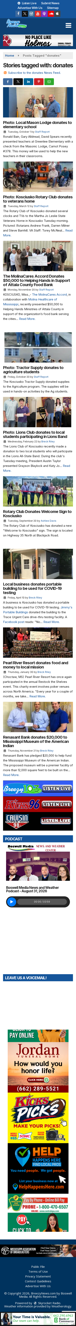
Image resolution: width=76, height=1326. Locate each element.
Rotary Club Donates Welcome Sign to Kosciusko (37, 513)
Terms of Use (38, 1271)
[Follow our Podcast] (44, 14)
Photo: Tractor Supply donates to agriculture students (33, 369)
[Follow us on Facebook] (18, 14)
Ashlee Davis (48, 520)
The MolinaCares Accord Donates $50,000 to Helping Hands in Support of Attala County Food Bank (36, 280)
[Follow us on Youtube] (38, 14)
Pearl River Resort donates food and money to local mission (35, 664)
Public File (38, 1267)
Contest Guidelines (38, 1281)
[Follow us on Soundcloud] (51, 14)
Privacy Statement (38, 1276)
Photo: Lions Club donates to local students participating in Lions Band (35, 434)
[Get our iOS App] (57, 14)
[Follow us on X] (25, 14)
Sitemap (53, 8)
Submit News (50, 3)
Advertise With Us (30, 8)
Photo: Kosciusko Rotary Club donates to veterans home (38, 199)
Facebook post (13, 622)
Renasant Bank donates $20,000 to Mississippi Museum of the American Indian (36, 741)
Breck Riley (48, 441)
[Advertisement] (38, 40)
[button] (68, 25)
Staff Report (42, 131)
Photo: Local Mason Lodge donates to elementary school (37, 124)
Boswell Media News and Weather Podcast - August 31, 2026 (32, 889)
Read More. (27, 319)
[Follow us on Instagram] (31, 14)
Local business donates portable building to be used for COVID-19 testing (32, 588)
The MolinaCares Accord (49, 294)
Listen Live (28, 3)
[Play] (11, 901)
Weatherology (61, 1306)
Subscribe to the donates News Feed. (34, 73)
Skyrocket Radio (48, 1303)
